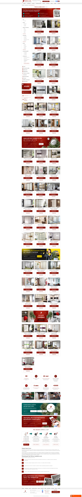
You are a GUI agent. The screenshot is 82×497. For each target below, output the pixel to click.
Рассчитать (39, 31)
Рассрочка (47, 3)
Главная (24, 3)
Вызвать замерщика (36, 444)
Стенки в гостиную (26, 73)
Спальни (24, 78)
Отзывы (55, 3)
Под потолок (25, 58)
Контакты (59, 3)
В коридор (25, 37)
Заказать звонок (46, 1)
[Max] (57, 1)
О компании (28, 3)
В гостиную (25, 36)
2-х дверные (25, 52)
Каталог (33, 3)
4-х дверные (25, 54)
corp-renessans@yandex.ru (56, 493)
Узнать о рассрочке (46, 444)
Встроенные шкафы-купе (26, 57)
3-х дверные (25, 53)
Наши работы (25, 81)
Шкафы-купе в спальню (26, 39)
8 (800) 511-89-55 (52, 1)
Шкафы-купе (26, 5)
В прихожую (25, 38)
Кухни (24, 66)
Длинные (25, 47)
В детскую (25, 40)
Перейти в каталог (55, 444)
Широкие (25, 48)
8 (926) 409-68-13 (26, 440)
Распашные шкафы (26, 68)
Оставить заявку (26, 444)
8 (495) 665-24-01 (52, 0)
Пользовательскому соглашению (33, 146)
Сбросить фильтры (26, 63)
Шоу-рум (44, 3)
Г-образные (25, 46)
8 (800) (54, 490)
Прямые (25, 44)
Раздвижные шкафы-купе (26, 59)
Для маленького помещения (26, 60)
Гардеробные (25, 71)
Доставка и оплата (38, 3)
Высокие (25, 45)
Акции (51, 3)
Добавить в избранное (47, 493)
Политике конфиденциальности (27, 146)
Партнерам (52, 488)
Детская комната (26, 76)
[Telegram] (56, 1)
